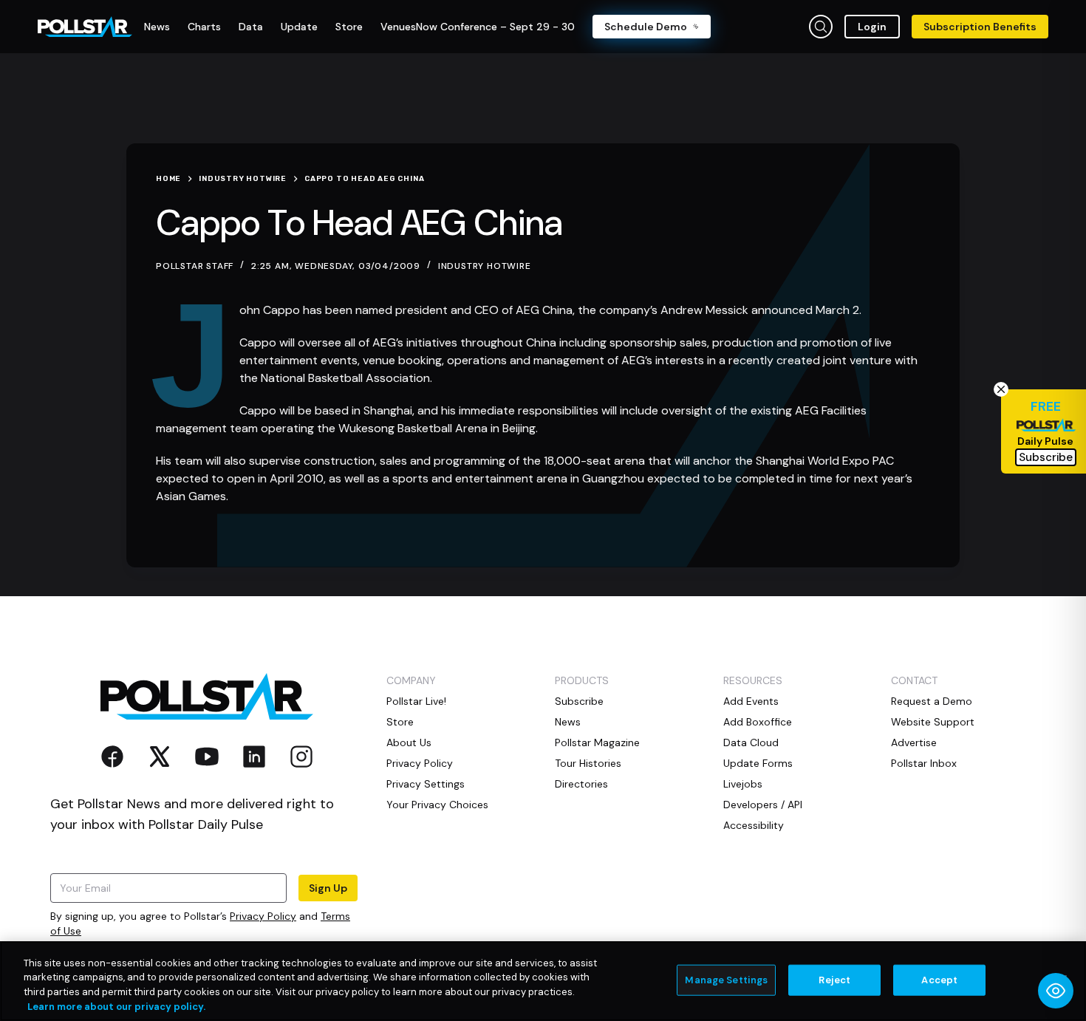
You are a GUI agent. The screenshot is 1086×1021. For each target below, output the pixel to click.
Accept (939, 980)
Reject (834, 980)
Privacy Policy (263, 916)
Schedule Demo (645, 26)
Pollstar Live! (416, 701)
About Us (408, 742)
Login (872, 26)
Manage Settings (726, 980)
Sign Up (328, 888)
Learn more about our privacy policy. (116, 1006)
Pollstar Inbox (924, 763)
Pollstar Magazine (597, 742)
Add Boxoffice (757, 721)
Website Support (932, 721)
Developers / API (762, 804)
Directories (581, 783)
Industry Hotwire (484, 266)
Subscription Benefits (980, 26)
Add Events (751, 701)
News (568, 721)
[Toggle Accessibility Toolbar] (1056, 991)
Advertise (914, 742)
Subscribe (579, 701)
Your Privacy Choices (437, 804)
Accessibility (753, 825)
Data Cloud (751, 742)
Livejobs (742, 783)
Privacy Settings (425, 783)
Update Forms (758, 763)
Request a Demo (931, 701)
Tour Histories (588, 763)
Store (400, 721)
